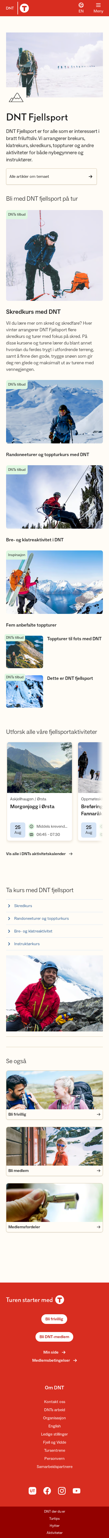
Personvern (54, 1458)
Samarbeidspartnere (54, 1466)
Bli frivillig (54, 1319)
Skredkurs (23, 905)
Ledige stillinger (54, 1434)
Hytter (55, 1526)
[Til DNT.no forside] (16, 8)
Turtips (54, 1518)
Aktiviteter (55, 1533)
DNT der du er (54, 1511)
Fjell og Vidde (54, 1442)
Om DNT (54, 1388)
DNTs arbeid (54, 1409)
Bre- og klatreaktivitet (33, 931)
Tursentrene (54, 1450)
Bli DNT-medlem (54, 1336)
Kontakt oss (54, 1401)
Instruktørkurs (27, 943)
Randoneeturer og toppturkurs (41, 918)
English (54, 1426)
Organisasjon (54, 1418)
